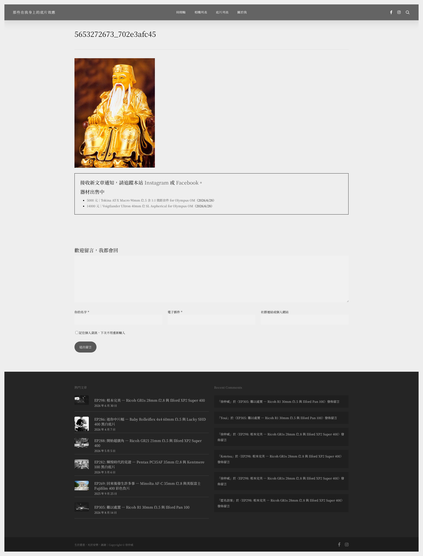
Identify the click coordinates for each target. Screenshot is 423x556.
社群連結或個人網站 (275, 312)
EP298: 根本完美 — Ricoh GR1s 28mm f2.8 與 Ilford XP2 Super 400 (288, 434)
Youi (224, 418)
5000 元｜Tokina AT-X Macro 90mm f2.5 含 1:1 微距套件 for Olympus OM (141, 200)
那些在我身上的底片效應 (34, 12)
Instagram (157, 182)
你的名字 (81, 312)
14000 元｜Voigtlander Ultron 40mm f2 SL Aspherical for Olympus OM (140, 206)
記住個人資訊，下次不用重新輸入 (102, 332)
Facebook (187, 182)
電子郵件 (175, 312)
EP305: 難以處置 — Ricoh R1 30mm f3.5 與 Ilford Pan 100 (281, 401)
